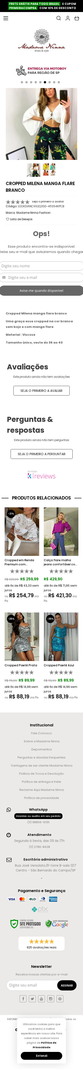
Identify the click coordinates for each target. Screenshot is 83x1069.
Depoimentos (41, 749)
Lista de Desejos (21, 219)
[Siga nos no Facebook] (23, 998)
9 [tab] (59, 82)
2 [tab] (26, 82)
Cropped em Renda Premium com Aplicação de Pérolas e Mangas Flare (22, 562)
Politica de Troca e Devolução (41, 774)
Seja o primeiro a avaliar (41, 390)
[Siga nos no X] (32, 998)
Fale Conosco (41, 733)
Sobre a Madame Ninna (41, 741)
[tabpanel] (41, 71)
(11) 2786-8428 (39, 847)
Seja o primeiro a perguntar (41, 454)
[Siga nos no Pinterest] (59, 998)
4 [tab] (36, 82)
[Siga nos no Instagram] (50, 998)
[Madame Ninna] (41, 41)
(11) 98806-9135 (38, 819)
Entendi (41, 1056)
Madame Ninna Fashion (33, 213)
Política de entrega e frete (41, 782)
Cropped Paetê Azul (59, 665)
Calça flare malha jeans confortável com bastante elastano (61, 562)
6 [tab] (45, 82)
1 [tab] (22, 82)
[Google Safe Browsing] (56, 924)
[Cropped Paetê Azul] (61, 657)
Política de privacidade (41, 798)
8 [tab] (54, 82)
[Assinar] (67, 985)
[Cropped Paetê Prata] (22, 657)
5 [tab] (40, 82)
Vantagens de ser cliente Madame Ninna (41, 765)
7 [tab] (49, 82)
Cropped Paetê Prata (21, 665)
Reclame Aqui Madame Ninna (41, 790)
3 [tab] (31, 82)
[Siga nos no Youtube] (41, 998)
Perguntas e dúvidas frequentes (41, 757)
